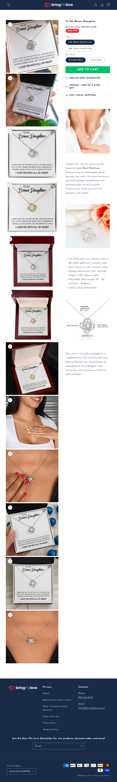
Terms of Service (51, 716)
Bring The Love (89, 775)
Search (46, 693)
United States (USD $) (19, 771)
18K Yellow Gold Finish (80, 49)
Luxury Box (96, 60)
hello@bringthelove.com (91, 708)
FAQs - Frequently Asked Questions (55, 708)
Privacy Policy (49, 723)
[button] (8, 5)
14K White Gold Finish (80, 42)
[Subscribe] (81, 746)
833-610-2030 (85, 697)
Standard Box (76, 60)
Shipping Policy (50, 729)
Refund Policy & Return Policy (57, 700)
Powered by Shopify (102, 775)
